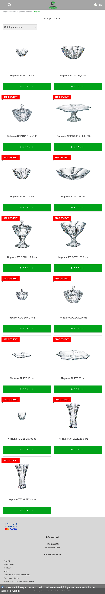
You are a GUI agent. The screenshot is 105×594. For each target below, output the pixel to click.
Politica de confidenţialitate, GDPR (19, 581)
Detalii (27, 86)
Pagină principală (9, 12)
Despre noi (9, 564)
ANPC (7, 561)
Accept (16, 590)
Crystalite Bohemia (25, 12)
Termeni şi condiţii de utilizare (17, 574)
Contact (7, 568)
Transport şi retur (11, 578)
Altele (6, 571)
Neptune (37, 12)
